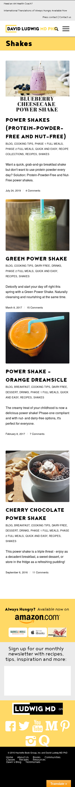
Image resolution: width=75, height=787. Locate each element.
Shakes (19, 43)
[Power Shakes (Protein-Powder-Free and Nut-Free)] (37, 86)
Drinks (56, 265)
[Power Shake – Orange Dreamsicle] (37, 338)
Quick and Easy (46, 149)
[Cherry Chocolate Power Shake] (37, 476)
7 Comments (37, 434)
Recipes (31, 154)
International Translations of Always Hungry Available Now (35, 10)
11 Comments (40, 572)
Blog (9, 143)
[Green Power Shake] (37, 225)
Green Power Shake (36, 259)
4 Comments (33, 190)
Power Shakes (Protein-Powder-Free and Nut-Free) (36, 128)
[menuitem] (54, 29)
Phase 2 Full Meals (20, 149)
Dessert (12, 392)
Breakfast (22, 387)
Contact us (65, 17)
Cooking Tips (23, 143)
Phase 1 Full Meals (49, 143)
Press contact (50, 17)
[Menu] (63, 29)
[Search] (54, 29)
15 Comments (35, 307)
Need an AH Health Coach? (18, 3)
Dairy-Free (42, 265)
